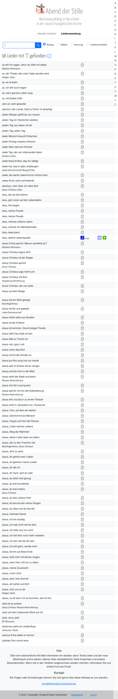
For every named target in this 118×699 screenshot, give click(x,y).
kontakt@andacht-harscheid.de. (59, 683)
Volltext (64, 44)
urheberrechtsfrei (98, 44)
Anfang (50, 44)
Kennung (78, 44)
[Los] (38, 45)
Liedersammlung (71, 33)
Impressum (77, 694)
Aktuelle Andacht (46, 33)
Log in (93, 694)
